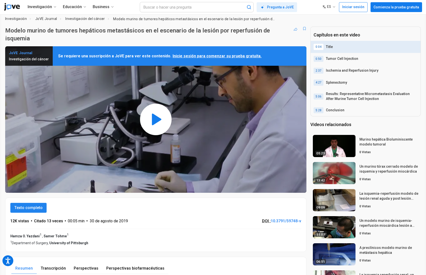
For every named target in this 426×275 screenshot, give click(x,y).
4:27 (318, 82)
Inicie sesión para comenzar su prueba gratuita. (217, 56)
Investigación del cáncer (85, 19)
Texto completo (28, 207)
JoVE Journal (46, 19)
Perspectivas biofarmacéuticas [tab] (135, 268)
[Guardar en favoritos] (304, 29)
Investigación (16, 19)
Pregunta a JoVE (280, 7)
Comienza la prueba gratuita (396, 7)
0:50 (318, 59)
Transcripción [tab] (53, 268)
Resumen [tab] (24, 268)
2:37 (318, 70)
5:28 (318, 110)
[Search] (249, 7)
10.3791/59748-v (286, 221)
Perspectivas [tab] (86, 268)
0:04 (318, 47)
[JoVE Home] (12, 7)
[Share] (296, 29)
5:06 (318, 96)
